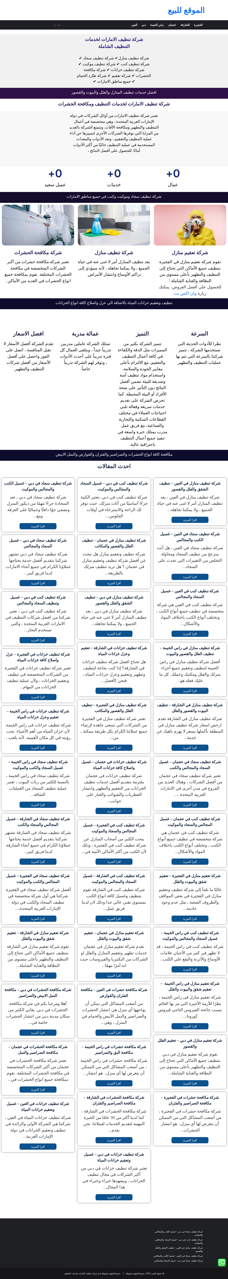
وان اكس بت (185, 293)
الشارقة (185, 24)
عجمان (172, 24)
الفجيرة (198, 24)
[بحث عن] (26, 25)
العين (134, 24)
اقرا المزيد (38, 526)
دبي (144, 24)
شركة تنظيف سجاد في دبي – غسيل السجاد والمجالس (178, 1260)
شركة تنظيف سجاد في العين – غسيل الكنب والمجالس (178, 1256)
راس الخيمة (157, 24)
